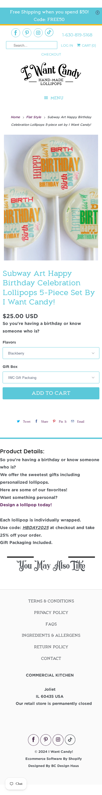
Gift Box (10, 366)
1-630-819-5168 (77, 35)
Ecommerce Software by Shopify (53, 758)
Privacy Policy (51, 612)
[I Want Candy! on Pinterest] (26, 32)
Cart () (88, 45)
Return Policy (51, 647)
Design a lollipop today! (26, 504)
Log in (67, 45)
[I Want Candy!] (51, 76)
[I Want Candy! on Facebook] (15, 32)
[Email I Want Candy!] (49, 32)
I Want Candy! (60, 751)
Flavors (9, 342)
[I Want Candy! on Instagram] (38, 32)
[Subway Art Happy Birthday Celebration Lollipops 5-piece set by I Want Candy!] (51, 197)
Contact (51, 658)
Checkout (51, 54)
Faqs (51, 624)
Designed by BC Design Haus (53, 765)
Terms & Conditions (51, 601)
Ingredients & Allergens (51, 635)
